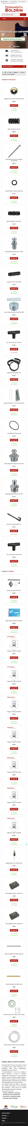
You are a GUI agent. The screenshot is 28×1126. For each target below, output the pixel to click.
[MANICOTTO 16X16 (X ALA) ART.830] (14, 274)
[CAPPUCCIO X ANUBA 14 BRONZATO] (14, 764)
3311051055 (22, 1)
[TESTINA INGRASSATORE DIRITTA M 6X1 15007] (14, 243)
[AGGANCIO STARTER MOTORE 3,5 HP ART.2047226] (14, 90)
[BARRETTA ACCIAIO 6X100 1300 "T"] (14, 582)
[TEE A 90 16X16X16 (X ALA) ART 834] (14, 546)
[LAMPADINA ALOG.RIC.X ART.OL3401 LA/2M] (14, 855)
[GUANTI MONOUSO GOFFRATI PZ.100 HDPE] (14, 612)
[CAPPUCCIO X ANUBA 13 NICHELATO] (14, 824)
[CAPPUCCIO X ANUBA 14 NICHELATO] (14, 703)
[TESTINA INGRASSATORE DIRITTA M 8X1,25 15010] (14, 455)
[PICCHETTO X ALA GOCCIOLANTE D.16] (14, 516)
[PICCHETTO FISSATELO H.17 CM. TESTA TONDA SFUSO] (14, 395)
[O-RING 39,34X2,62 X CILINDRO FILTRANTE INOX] (14, 183)
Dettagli (13, 105)
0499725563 (14, 1)
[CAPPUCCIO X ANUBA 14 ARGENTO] (14, 734)
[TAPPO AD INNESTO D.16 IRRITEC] (14, 121)
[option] (6, 1107)
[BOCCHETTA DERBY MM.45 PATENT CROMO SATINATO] (14, 1006)
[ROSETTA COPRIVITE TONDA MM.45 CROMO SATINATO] (14, 1036)
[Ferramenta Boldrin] (14, 8)
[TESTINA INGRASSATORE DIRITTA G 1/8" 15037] (14, 486)
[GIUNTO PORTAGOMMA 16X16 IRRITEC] (14, 213)
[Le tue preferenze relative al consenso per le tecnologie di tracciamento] (26, 844)
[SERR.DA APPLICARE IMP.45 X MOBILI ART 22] (14, 915)
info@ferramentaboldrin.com (10, 3)
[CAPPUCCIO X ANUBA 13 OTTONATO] (14, 643)
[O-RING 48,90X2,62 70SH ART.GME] (14, 425)
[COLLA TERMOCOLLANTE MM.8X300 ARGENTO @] (14, 946)
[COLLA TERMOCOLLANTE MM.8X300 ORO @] (14, 976)
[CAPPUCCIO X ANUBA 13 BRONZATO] (14, 794)
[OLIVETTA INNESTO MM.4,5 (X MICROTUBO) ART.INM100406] (14, 151)
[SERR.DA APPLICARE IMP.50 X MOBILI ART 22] (14, 885)
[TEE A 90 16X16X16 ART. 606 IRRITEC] (14, 334)
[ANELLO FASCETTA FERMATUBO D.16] (14, 364)
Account (5, 1)
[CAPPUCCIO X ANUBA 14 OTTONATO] (14, 673)
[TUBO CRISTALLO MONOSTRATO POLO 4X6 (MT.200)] (14, 304)
